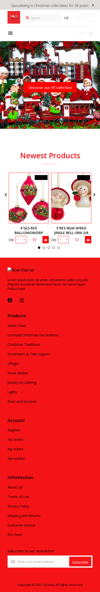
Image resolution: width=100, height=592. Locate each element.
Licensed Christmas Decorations (33, 335)
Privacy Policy (18, 506)
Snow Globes (18, 373)
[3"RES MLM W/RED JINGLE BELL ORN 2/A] (71, 198)
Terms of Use (18, 496)
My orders (16, 439)
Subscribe (80, 562)
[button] (9, 120)
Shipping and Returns (24, 515)
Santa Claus (17, 325)
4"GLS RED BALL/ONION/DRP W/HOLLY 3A (29, 233)
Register (14, 430)
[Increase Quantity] (24, 239)
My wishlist (16, 458)
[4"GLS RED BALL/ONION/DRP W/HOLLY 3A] (29, 198)
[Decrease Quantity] (17, 239)
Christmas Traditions (24, 344)
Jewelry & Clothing (22, 382)
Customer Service (21, 525)
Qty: (11, 240)
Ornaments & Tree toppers (29, 354)
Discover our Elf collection (50, 87)
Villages (13, 363)
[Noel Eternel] (14, 22)
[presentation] (5, 194)
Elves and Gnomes (22, 401)
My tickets (16, 449)
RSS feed (15, 534)
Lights (12, 392)
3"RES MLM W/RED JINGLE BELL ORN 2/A (71, 230)
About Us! (15, 487)
